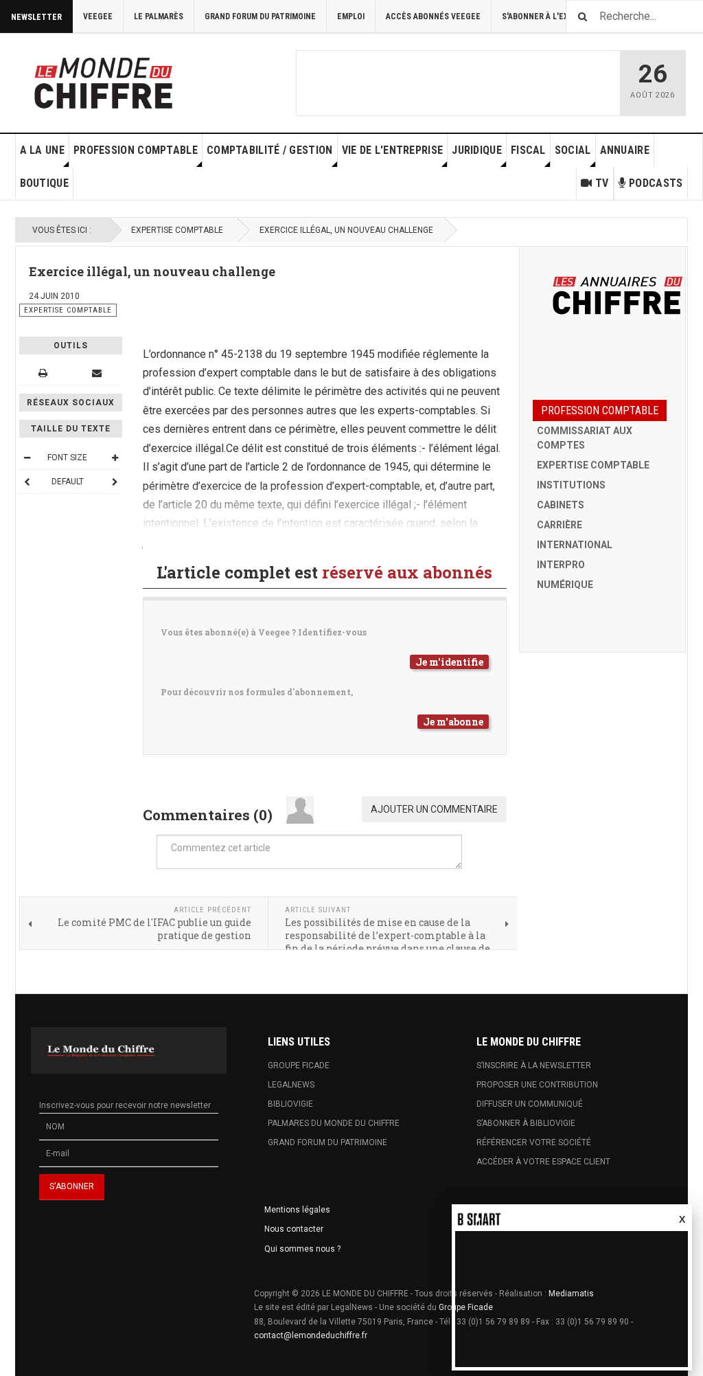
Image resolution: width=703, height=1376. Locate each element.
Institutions (571, 485)
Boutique (44, 183)
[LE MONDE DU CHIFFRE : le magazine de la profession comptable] (154, 79)
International (574, 544)
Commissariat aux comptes (584, 438)
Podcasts (655, 183)
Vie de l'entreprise (392, 150)
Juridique (477, 150)
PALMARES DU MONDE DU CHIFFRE (334, 1123)
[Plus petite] (26, 457)
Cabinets (560, 504)
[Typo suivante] (114, 481)
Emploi (351, 16)
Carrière (559, 524)
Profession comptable (135, 150)
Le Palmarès (158, 16)
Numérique (565, 584)
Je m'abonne (453, 721)
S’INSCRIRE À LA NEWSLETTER (533, 1065)
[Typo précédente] (26, 481)
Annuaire (624, 150)
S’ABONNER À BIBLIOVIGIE (525, 1123)
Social (573, 150)
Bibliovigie (290, 1104)
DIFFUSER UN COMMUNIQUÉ (529, 1104)
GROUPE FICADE (299, 1065)
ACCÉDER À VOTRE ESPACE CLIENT (543, 1161)
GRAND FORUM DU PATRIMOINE (327, 1142)
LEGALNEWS (291, 1085)
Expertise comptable (177, 230)
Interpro (561, 564)
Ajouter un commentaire (434, 809)
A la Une (42, 150)
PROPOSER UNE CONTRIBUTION (537, 1085)
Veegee (98, 16)
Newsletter (36, 17)
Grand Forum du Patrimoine (260, 16)
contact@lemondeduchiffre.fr (310, 1335)
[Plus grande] (114, 457)
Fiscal (528, 150)
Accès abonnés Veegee (433, 16)
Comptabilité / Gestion (270, 150)
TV (602, 183)
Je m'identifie (449, 661)
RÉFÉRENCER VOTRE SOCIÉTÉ (533, 1142)
